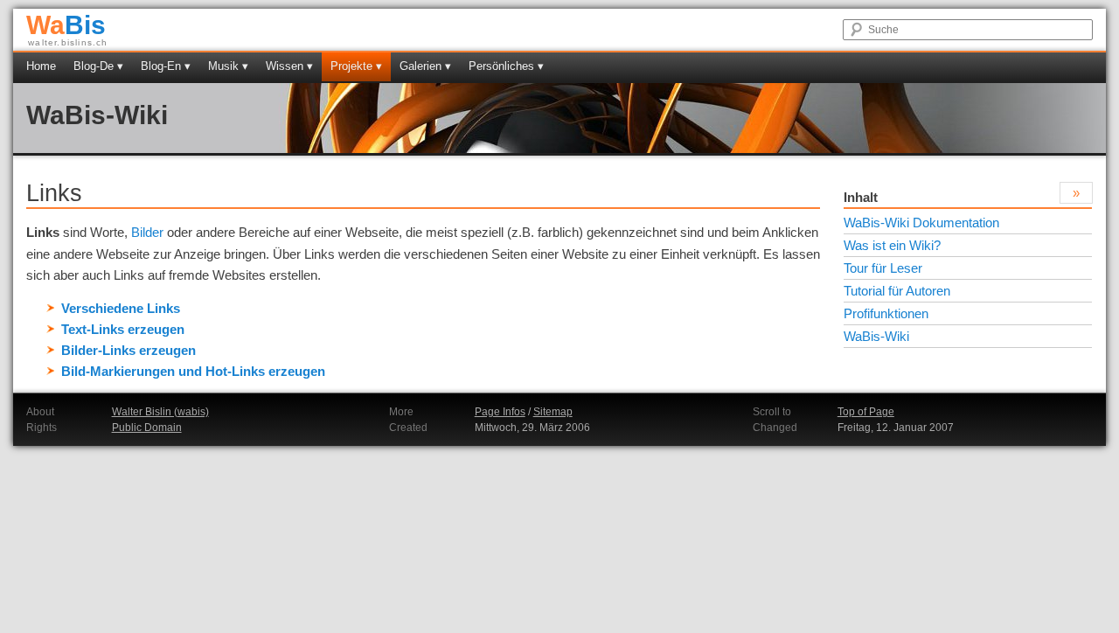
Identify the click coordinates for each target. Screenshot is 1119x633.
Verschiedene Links (120, 308)
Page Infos (500, 412)
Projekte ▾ (356, 66)
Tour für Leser (883, 268)
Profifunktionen (886, 313)
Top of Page (866, 412)
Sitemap (553, 412)
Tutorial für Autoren (897, 290)
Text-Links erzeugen (122, 329)
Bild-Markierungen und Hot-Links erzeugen (193, 371)
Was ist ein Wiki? (892, 245)
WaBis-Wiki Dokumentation (921, 222)
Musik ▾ (228, 66)
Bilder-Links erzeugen (128, 350)
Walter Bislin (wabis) (160, 412)
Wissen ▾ (289, 66)
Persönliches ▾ (506, 66)
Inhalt (861, 197)
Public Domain (147, 427)
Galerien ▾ (425, 66)
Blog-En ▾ (166, 66)
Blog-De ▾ (98, 66)
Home (41, 66)
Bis (66, 24)
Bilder (147, 232)
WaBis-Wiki (97, 115)
